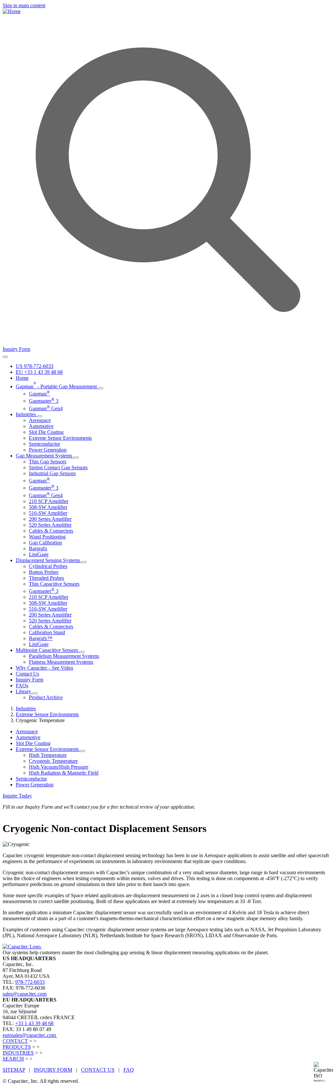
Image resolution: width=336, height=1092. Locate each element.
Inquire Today (17, 796)
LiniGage (39, 554)
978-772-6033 (30, 982)
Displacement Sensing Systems (48, 560)
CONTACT (15, 1041)
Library (24, 691)
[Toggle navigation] (5, 357)
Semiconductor (44, 444)
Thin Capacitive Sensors (54, 584)
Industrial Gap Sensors (52, 473)
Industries (26, 414)
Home (22, 378)
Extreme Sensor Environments (60, 438)
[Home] (12, 11)
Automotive (41, 426)
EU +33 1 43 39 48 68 (39, 372)
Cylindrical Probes (48, 566)
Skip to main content (24, 5)
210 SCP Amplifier (48, 501)
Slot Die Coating (46, 432)
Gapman (39, 393)
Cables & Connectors (51, 531)
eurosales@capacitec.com (30, 1035)
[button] (100, 388)
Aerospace (40, 420)
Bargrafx (38, 548)
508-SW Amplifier (48, 507)
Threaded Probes (46, 578)
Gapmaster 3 (43, 401)
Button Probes (43, 572)
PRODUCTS (17, 1047)
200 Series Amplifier (50, 519)
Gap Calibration (45, 542)
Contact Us (27, 674)
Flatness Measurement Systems (61, 662)
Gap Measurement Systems (45, 455)
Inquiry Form (16, 349)
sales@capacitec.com (25, 994)
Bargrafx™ (40, 638)
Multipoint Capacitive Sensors (47, 650)
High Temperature (48, 755)
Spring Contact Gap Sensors (58, 467)
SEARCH (13, 1059)
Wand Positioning (47, 536)
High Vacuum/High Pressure (58, 767)
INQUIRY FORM (53, 1070)
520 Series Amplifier (50, 525)
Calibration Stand (47, 632)
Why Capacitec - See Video (44, 668)
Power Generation (48, 450)
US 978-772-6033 (34, 366)
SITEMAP (14, 1070)
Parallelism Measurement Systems (64, 656)
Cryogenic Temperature (53, 761)
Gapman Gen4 (46, 408)
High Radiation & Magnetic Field (63, 773)
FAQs (22, 685)
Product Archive (46, 697)
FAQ (128, 1070)
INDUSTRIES (18, 1053)
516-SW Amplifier (48, 513)
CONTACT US (98, 1070)
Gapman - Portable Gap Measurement (57, 386)
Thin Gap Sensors (47, 461)
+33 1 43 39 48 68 (34, 1023)
